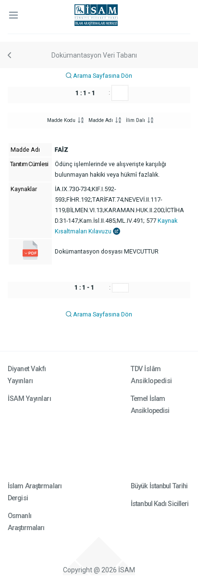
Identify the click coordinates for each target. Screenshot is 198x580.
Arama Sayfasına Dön (102, 75)
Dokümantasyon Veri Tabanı (94, 55)
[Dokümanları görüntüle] (30, 257)
